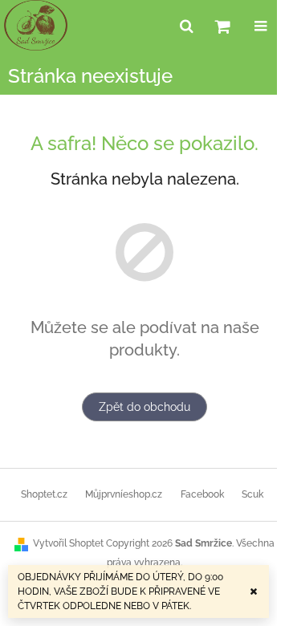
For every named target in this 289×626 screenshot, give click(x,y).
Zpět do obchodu (144, 406)
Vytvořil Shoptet (68, 543)
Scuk (252, 494)
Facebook (202, 494)
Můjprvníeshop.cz (123, 494)
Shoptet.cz (44, 494)
